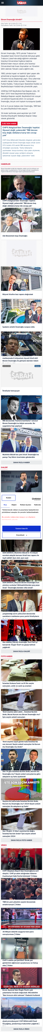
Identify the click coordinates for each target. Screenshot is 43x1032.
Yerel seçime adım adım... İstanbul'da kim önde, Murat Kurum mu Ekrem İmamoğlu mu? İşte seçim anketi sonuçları (21, 714)
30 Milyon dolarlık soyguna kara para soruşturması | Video (18, 933)
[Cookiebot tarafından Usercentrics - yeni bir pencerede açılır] (32, 499)
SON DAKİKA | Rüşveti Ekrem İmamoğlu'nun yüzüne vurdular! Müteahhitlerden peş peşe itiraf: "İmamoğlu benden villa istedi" (21, 585)
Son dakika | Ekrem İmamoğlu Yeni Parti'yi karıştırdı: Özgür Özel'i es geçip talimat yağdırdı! (20, 644)
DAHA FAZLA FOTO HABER (21, 840)
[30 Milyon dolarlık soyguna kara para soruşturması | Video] (21, 918)
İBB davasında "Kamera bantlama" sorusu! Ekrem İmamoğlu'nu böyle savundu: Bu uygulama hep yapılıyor (20, 423)
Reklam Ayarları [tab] (25, 505)
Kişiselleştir (20, 535)
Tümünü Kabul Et (21, 528)
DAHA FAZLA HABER (21, 462)
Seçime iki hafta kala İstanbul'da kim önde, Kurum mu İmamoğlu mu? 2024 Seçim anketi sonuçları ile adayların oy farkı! (21, 803)
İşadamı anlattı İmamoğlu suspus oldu (18, 327)
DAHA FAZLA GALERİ (21, 651)
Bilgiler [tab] (14, 505)
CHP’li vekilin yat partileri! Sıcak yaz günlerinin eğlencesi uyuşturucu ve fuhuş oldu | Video (20, 962)
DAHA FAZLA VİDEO (21, 1029)
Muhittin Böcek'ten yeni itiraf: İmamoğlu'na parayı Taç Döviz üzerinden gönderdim (20, 456)
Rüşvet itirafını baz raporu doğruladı (17, 294)
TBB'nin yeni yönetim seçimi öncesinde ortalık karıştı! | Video (18, 903)
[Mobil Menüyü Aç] (3, 3)
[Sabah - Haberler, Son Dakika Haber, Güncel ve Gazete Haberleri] (21, 3)
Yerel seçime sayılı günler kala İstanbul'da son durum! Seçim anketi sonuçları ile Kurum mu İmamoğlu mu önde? (21, 744)
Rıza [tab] (5, 505)
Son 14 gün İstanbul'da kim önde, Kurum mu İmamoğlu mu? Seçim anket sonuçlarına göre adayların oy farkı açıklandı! (21, 774)
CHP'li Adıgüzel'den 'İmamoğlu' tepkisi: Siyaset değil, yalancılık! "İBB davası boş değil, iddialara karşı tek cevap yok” (21, 131)
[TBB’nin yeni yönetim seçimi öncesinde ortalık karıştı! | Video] (21, 889)
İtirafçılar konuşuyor (11, 391)
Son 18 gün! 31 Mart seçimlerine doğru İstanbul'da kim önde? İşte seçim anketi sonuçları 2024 (19, 833)
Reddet (8, 498)
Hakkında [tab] (37, 505)
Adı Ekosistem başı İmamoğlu (14, 236)
